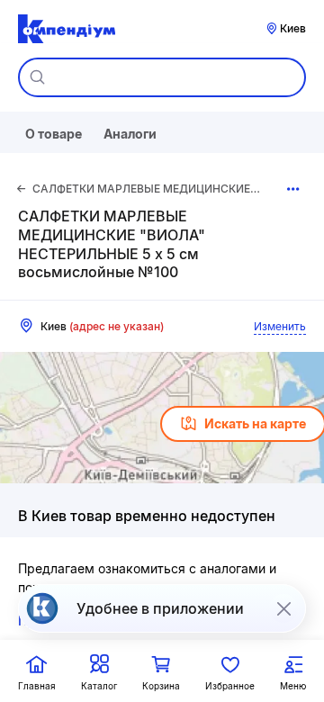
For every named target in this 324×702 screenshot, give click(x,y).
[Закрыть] (283, 608)
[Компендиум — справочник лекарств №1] (66, 28)
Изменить (280, 326)
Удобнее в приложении (160, 608)
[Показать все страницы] (293, 189)
